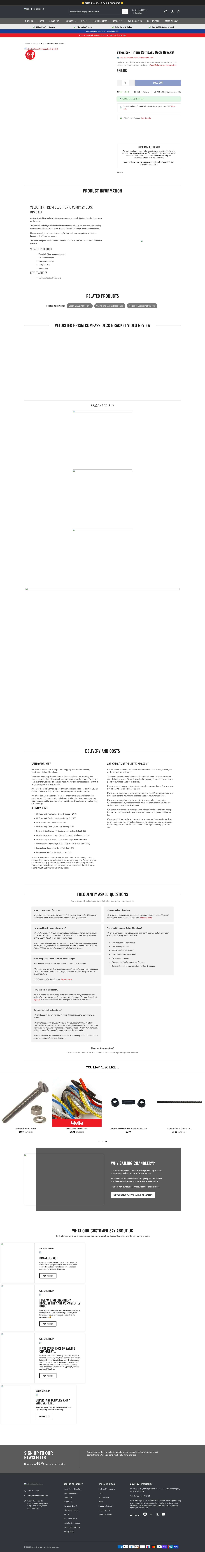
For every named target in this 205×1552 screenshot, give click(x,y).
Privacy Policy (69, 1531)
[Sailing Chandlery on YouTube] (163, 1514)
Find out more (146, 918)
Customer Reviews (70, 1493)
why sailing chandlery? (133, 1163)
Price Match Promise (71, 1510)
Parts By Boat (171, 21)
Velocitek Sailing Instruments (142, 306)
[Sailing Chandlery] (34, 9)
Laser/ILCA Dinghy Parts (80, 306)
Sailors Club (121, 35)
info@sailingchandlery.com (125, 1052)
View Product (48, 1276)
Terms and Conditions (72, 1527)
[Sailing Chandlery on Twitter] (157, 1514)
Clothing (29, 21)
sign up (37, 1000)
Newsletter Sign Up (71, 1506)
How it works (146, 118)
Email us (138, 13)
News (100, 1502)
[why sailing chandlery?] (64, 1179)
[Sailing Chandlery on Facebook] (151, 1514)
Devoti (84, 21)
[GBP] (164, 11)
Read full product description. (163, 65)
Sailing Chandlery (36, 1547)
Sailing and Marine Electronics (109, 306)
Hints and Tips (103, 1497)
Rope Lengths (153, 21)
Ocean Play (118, 21)
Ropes (41, 21)
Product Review (104, 1510)
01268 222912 (141, 10)
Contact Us (68, 1497)
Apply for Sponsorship (72, 1523)
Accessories (70, 21)
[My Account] (172, 11)
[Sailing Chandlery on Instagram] (145, 1514)
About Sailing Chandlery (72, 1489)
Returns (67, 1514)
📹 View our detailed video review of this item (135, 58)
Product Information (106, 1506)
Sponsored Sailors (70, 1519)
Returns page (66, 979)
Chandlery (54, 21)
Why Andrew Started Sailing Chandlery (133, 1195)
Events (100, 1493)
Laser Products (100, 21)
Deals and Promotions (106, 1489)
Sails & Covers (135, 21)
